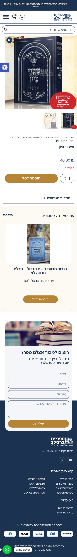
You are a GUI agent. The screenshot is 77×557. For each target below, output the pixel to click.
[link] (4, 67)
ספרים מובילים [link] (50, 137)
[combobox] (38, 29)
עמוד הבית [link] (68, 137)
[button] (9, 40)
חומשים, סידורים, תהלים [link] (27, 137)
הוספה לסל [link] (40, 299)
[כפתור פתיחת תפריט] (6, 17)
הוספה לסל (31, 178)
